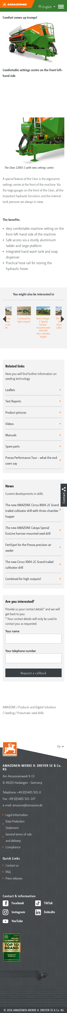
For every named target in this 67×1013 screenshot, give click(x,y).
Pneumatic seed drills (30, 712)
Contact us (12, 865)
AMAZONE (9, 706)
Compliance (13, 846)
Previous (4, 319)
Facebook (17, 902)
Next (62, 319)
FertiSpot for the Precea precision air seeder (28, 547)
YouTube (17, 920)
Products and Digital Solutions (37, 706)
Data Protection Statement (15, 824)
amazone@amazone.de (27, 805)
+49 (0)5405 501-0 (29, 792)
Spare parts (12, 446)
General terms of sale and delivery (19, 837)
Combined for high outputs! (23, 578)
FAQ (8, 871)
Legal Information (17, 814)
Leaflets (10, 389)
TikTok (48, 902)
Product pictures (15, 412)
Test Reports (13, 401)
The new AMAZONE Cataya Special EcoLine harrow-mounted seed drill (27, 530)
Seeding (9, 712)
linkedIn (49, 911)
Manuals (10, 434)
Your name (12, 630)
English (47, 6)
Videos (9, 423)
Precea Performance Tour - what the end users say (31, 460)
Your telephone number (20, 650)
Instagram (18, 911)
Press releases (14, 878)
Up (59, 746)
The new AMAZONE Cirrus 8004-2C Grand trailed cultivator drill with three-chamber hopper (32, 510)
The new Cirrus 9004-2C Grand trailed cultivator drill (29, 564)
